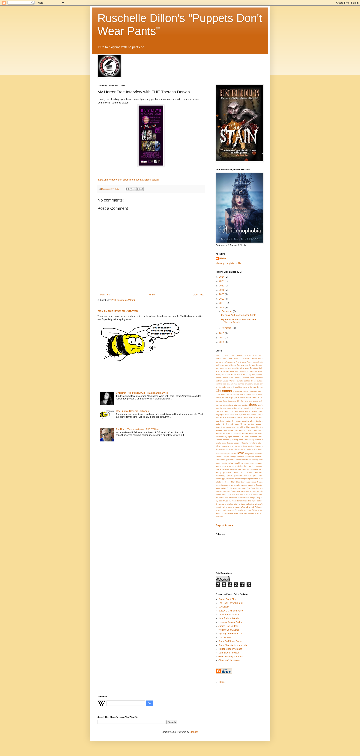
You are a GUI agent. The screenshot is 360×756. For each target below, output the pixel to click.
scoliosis (219, 485)
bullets (259, 381)
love (240, 453)
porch (236, 472)
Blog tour (253, 371)
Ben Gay (254, 368)
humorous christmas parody (235, 433)
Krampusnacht (222, 449)
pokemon (227, 472)
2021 (222, 290)
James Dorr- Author (228, 626)
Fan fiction (251, 415)
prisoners (238, 475)
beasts (252, 365)
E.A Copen (223, 607)
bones (218, 378)
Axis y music (252, 362)
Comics (236, 394)
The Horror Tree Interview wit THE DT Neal (137, 429)
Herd (243, 427)
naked (230, 463)
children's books (255, 387)
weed (251, 507)
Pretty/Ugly (220, 475)
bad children (230, 365)
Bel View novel (242, 368)
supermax (245, 491)
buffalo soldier (243, 381)
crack (242, 394)
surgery (253, 491)
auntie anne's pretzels (225, 362)
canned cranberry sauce (248, 384)
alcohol (237, 359)
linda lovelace (247, 449)
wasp (230, 507)
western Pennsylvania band (239, 510)
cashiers (238, 387)
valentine (250, 504)
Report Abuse (224, 525)
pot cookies (246, 472)
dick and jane (246, 401)
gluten (218, 424)
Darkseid (255, 398)
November (227, 328)
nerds (246, 463)
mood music (221, 463)
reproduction (253, 479)
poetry (218, 472)
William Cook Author (228, 630)
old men (232, 466)
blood (260, 371)
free (260, 418)
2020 (222, 294)
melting (223, 460)
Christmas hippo (240, 391)
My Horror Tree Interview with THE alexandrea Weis (142, 393)
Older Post (198, 294)
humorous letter (255, 433)
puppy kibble (228, 479)
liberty (237, 449)
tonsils (240, 501)
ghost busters (256, 421)
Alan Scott (227, 359)
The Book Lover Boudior (230, 603)
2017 (222, 307)
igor (230, 437)
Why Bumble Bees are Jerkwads (118, 310)
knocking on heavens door (234, 446)
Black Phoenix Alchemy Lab (232, 645)
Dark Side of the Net (228, 652)
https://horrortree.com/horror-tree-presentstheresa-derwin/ (128, 179)
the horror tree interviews (226, 498)
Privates (247, 475)
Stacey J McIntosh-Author (231, 610)
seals (231, 485)
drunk (227, 411)
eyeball (242, 415)
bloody (218, 374)
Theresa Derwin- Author (230, 622)
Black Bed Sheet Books (230, 641)
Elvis (260, 411)
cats (245, 387)
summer (226, 491)
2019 (222, 298)
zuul (221, 516)
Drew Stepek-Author (228, 614)
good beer (233, 424)
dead (225, 401)
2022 (222, 285)
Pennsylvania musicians (240, 469)
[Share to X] (134, 189)
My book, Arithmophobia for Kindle (238, 315)
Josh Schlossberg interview (250, 440)
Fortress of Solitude (250, 418)
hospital (219, 433)
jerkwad (226, 440)
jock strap (234, 440)
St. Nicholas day (234, 488)
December (227, 311)
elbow (247, 411)
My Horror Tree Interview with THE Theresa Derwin (238, 321)
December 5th (234, 401)
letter (231, 449)
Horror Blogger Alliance (230, 649)
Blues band (236, 374)
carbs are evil (228, 387)
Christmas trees (256, 391)
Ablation (239, 355)
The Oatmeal (225, 637)
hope (230, 430)
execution (234, 415)
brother (238, 378)
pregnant (258, 472)
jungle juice (221, 443)
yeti (217, 516)
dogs (253, 404)
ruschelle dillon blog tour (233, 482)
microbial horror (234, 460)
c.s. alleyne (232, 384)
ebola (241, 411)
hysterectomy (221, 437)
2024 (222, 277)
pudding (219, 479)
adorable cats (250, 355)
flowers (238, 418)
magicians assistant (253, 454)
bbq (246, 365)
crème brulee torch (254, 394)
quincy (238, 479)
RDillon (223, 258)
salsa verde (251, 482)
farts (217, 418)
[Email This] (127, 189)
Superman (235, 491)
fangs (260, 415)
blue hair (226, 374)
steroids (219, 491)
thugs (225, 501)
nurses (225, 466)
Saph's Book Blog (227, 599)
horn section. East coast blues (248, 430)
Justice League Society (237, 443)
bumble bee (221, 384)
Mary (218, 460)
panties (252, 466)
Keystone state (255, 443)
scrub (225, 485)
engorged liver (222, 415)
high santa (251, 427)
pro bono (257, 475)
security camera (240, 485)
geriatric (245, 421)
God (225, 424)
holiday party (221, 430)
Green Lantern (247, 424)
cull (239, 398)
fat (221, 418)
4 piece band (227, 355)
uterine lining (239, 504)
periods (254, 469)
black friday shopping (239, 371)
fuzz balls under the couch (228, 421)
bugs (253, 381)
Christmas (224, 391)
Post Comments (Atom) (123, 300)
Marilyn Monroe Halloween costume (246, 457)
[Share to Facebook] (138, 189)
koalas (251, 446)
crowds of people (229, 398)
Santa (259, 482)
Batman (240, 365)
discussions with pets (232, 405)
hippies (259, 427)
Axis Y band (241, 362)
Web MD (244, 507)
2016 (222, 333)
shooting (251, 485)
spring (223, 488)
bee (229, 368)
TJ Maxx (232, 501)
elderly (254, 411)
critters (218, 398)
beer (234, 368)
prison (229, 475)
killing (218, 446)
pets (260, 469)
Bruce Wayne (229, 381)
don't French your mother (240, 408)
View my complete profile (228, 263)
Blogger (194, 732)
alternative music (249, 359)
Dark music (246, 398)
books (225, 378)
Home (151, 294)
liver (255, 449)
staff (244, 488)
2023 (222, 281)
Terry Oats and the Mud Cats (235, 494)
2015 (222, 337)
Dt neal (234, 411)
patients (225, 469)
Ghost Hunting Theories (230, 656)
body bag (247, 374)
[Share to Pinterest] (142, 189)
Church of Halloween (229, 660)
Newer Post (104, 294)
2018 (222, 303)
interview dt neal (240, 437)
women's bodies (255, 513)
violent (224, 507)
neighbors (239, 463)
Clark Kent (220, 394)
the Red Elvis (244, 498)
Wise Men (243, 513)
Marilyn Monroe (222, 457)
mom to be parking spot (252, 460)
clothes (229, 394)
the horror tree (255, 494)
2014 (222, 342)
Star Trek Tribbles (254, 488)
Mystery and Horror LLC (230, 633)
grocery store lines (232, 427)
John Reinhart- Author (229, 618)
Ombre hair (242, 466)
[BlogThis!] (131, 189)
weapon (236, 507)
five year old (228, 418)
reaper (244, 479)
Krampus (258, 446)
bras (231, 378)
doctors (245, 405)
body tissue (257, 374)
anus (260, 359)
